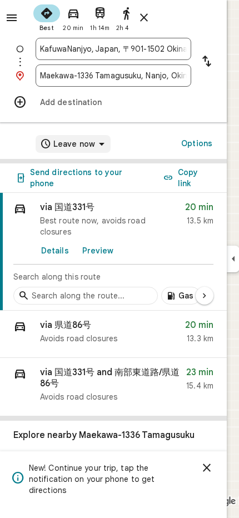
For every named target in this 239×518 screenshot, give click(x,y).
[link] (113, 252)
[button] (113, 334)
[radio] (46, 16)
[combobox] (113, 49)
